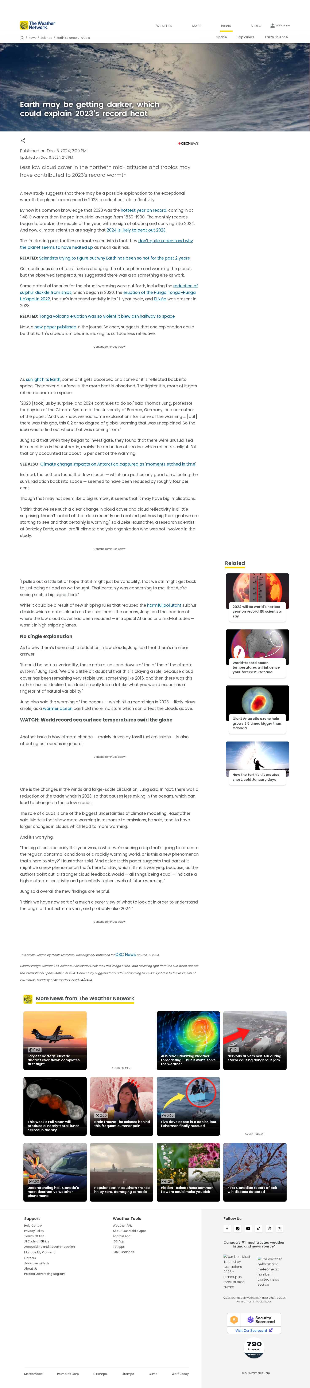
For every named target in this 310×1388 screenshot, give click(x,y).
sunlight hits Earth (43, 379)
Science (46, 38)
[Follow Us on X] (280, 1229)
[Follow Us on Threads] (269, 1229)
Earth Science (67, 38)
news (32, 38)
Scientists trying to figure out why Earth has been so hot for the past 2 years (114, 258)
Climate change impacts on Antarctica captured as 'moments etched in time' (118, 464)
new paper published (55, 327)
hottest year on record (143, 210)
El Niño (160, 299)
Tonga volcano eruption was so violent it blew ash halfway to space (107, 316)
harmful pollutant (164, 605)
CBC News (125, 954)
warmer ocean (58, 708)
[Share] (23, 141)
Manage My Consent (39, 1252)
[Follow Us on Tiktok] (258, 1229)
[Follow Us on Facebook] (227, 1229)
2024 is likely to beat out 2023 (136, 230)
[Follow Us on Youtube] (248, 1229)
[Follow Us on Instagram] (237, 1229)
